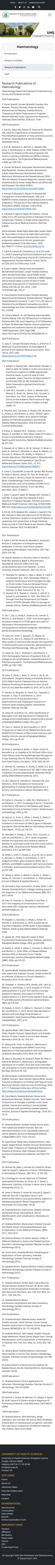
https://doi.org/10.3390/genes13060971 (21, 466)
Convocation (8, 1510)
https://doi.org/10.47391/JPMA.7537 (19, 208)
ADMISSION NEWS (37, 2)
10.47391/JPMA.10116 (33, 246)
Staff (7, 74)
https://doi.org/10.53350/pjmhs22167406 (31, 507)
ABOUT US (22, 2)
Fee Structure (8, 1507)
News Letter (7, 1538)
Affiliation (6, 1532)
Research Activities (14, 60)
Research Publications (15, 67)
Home (4, 1479)
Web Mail (6, 1494)
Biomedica (7, 1535)
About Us (6, 1483)
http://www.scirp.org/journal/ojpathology (22, 1091)
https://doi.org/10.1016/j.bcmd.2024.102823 (23, 188)
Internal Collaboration (12, 1490)
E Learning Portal (10, 1547)
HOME (12, 2)
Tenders (5, 1528)
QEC (4, 1544)
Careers (5, 1498)
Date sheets (7, 1513)
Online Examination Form (14, 1519)
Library (5, 1541)
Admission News (10, 1487)
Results (5, 1516)
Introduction (11, 53)
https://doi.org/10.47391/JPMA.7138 (19, 355)
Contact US (7, 1470)
